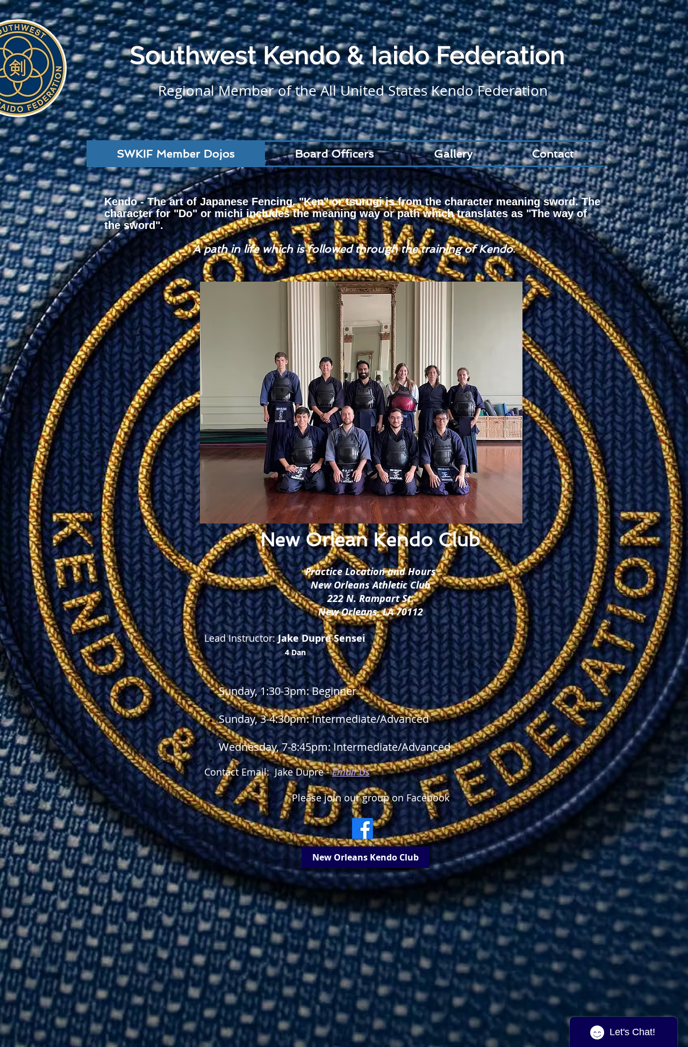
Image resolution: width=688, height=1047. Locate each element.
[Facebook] (362, 828)
